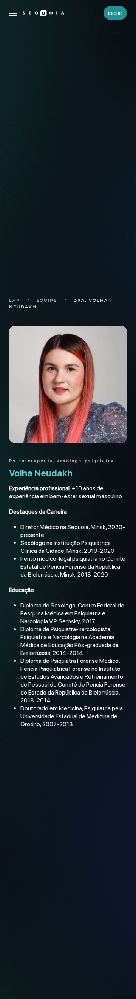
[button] (13, 13)
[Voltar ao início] (43, 13)
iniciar (115, 13)
